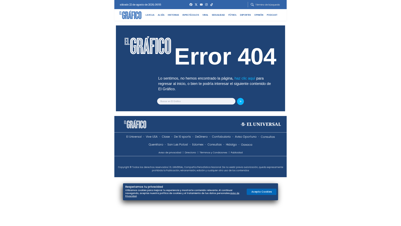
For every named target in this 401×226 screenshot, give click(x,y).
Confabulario (221, 137)
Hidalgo (231, 144)
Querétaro (156, 144)
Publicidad (237, 152)
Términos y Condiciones (213, 152)
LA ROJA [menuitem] (150, 14)
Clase (166, 137)
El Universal (134, 137)
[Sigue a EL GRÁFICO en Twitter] (199, 161)
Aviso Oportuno (246, 137)
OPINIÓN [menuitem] (258, 14)
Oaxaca (246, 145)
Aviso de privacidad (170, 152)
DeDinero (201, 137)
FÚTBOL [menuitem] (232, 14)
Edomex (197, 144)
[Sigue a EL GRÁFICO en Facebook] (197, 161)
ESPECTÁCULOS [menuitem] (190, 14)
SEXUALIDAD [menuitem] (218, 14)
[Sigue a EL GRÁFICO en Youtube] (204, 161)
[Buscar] (252, 4)
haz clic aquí (244, 78)
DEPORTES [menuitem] (245, 14)
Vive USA (152, 137)
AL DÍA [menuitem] (161, 14)
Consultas (268, 137)
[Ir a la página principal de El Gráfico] (130, 15)
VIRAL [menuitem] (205, 14)
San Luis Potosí (177, 144)
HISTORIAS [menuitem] (173, 14)
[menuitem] (190, 4)
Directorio (190, 152)
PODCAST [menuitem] (272, 14)
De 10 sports (182, 137)
